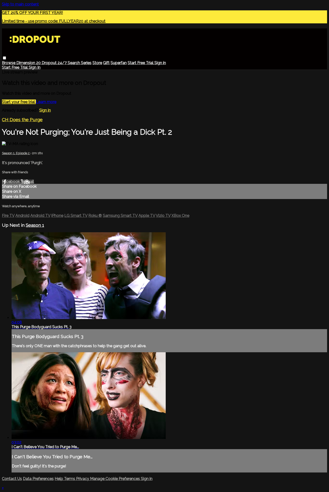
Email (29, 181)
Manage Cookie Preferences (115, 478)
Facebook (11, 181)
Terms (70, 478)
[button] (4, 58)
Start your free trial (19, 102)
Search (74, 62)
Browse (9, 62)
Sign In (34, 67)
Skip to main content (20, 4)
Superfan (119, 62)
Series (86, 62)
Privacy (83, 478)
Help (59, 478)
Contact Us (12, 478)
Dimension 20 (29, 62)
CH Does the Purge (22, 119)
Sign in (160, 62)
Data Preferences (38, 478)
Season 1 (35, 225)
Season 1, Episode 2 (16, 153)
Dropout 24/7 (55, 62)
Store (97, 62)
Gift (106, 62)
